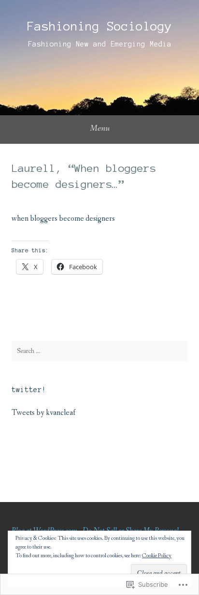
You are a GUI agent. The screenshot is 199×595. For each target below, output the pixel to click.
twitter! (29, 390)
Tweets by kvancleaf (43, 413)
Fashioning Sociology (99, 26)
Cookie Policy (156, 556)
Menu (100, 128)
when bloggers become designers (63, 219)
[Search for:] (99, 351)
